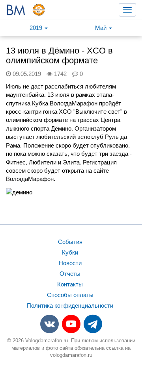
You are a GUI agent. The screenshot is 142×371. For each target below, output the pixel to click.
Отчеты (70, 273)
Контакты (70, 284)
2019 (37, 27)
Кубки (70, 252)
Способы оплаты (70, 295)
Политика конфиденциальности (70, 305)
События (70, 241)
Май (101, 27)
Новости (70, 263)
